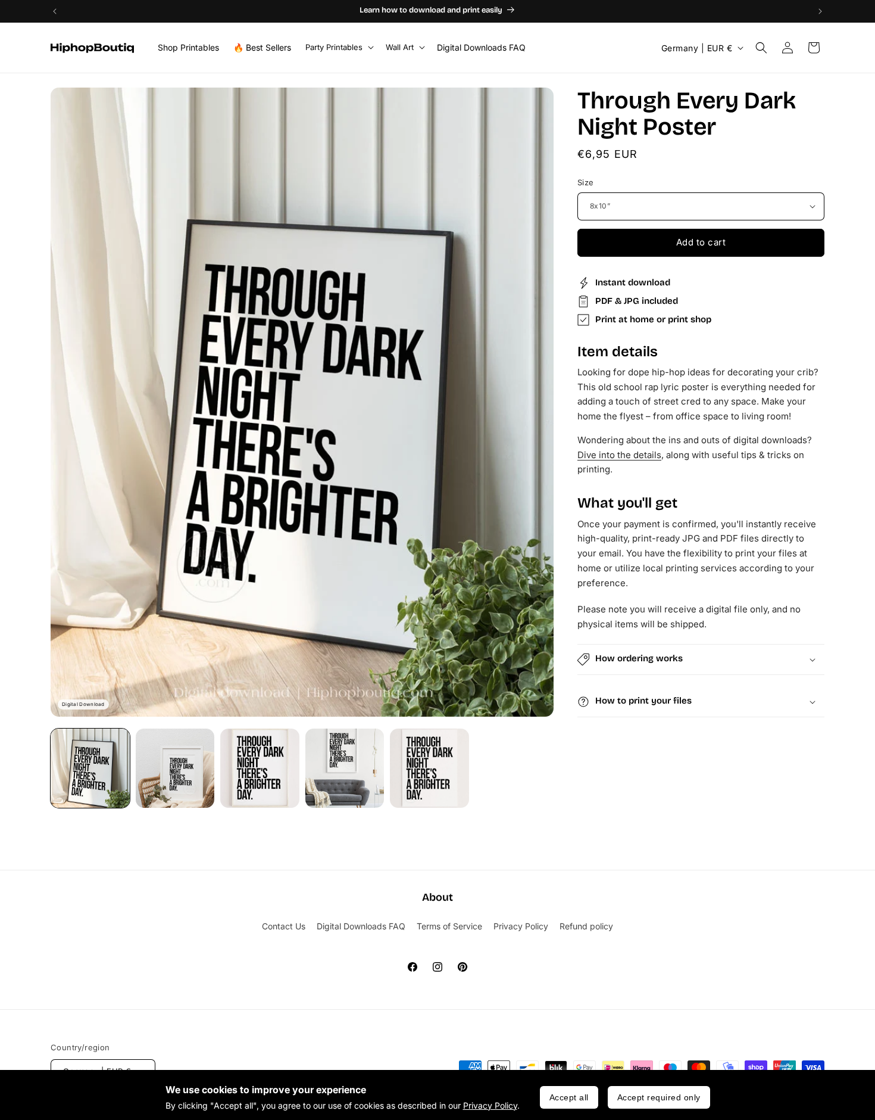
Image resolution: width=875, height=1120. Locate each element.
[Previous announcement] (55, 11)
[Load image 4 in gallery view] (345, 768)
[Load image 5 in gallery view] (429, 768)
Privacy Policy (490, 1105)
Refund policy (586, 926)
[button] (338, 47)
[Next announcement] (820, 11)
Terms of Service (449, 926)
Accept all (569, 1097)
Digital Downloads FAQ (361, 926)
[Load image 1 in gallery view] (90, 768)
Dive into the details (619, 455)
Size (585, 182)
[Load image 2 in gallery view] (175, 768)
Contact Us (283, 926)
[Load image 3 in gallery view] (259, 768)
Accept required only (659, 1097)
